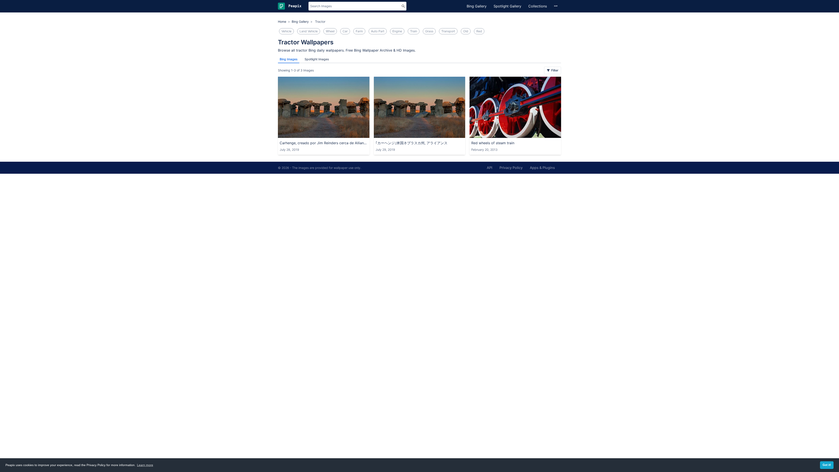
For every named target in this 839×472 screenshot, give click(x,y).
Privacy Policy (511, 167)
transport (448, 31)
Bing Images (289, 59)
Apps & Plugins (542, 167)
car (345, 31)
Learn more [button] (145, 465)
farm (359, 31)
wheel (330, 31)
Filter (554, 70)
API (489, 167)
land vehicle (309, 31)
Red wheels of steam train (492, 143)
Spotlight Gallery (507, 6)
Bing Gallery (477, 6)
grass (429, 31)
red (479, 31)
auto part (377, 31)
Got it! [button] (827, 465)
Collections (537, 6)
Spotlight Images (317, 59)
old (465, 31)
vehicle (286, 31)
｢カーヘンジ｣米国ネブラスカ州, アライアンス (411, 143)
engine (397, 31)
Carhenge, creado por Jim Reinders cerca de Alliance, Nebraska (324, 143)
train (413, 31)
